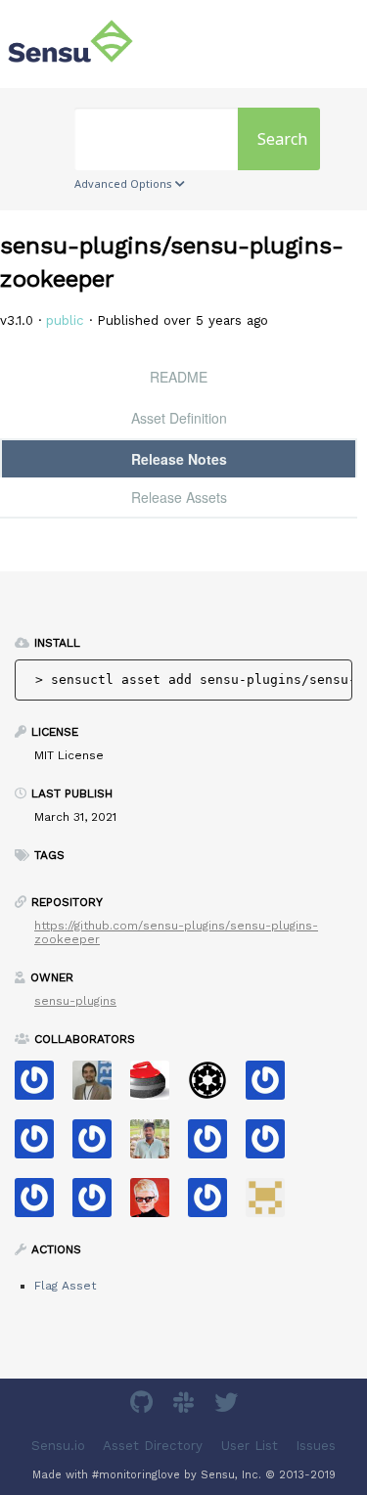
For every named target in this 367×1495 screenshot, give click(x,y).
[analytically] (272, 1086)
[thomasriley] (272, 1145)
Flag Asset (65, 1285)
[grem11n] (42, 1204)
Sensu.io (58, 1445)
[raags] (157, 1145)
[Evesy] (99, 1145)
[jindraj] (215, 1204)
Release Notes (179, 459)
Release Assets (179, 497)
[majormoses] (215, 1086)
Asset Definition (179, 418)
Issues (316, 1445)
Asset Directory (153, 1445)
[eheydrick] (42, 1086)
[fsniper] (99, 1086)
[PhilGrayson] (42, 1145)
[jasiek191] (99, 1204)
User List (249, 1445)
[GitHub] (143, 1405)
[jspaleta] (157, 1086)
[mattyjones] (215, 1145)
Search (282, 139)
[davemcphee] (157, 1204)
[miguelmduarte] (272, 1204)
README (178, 376)
